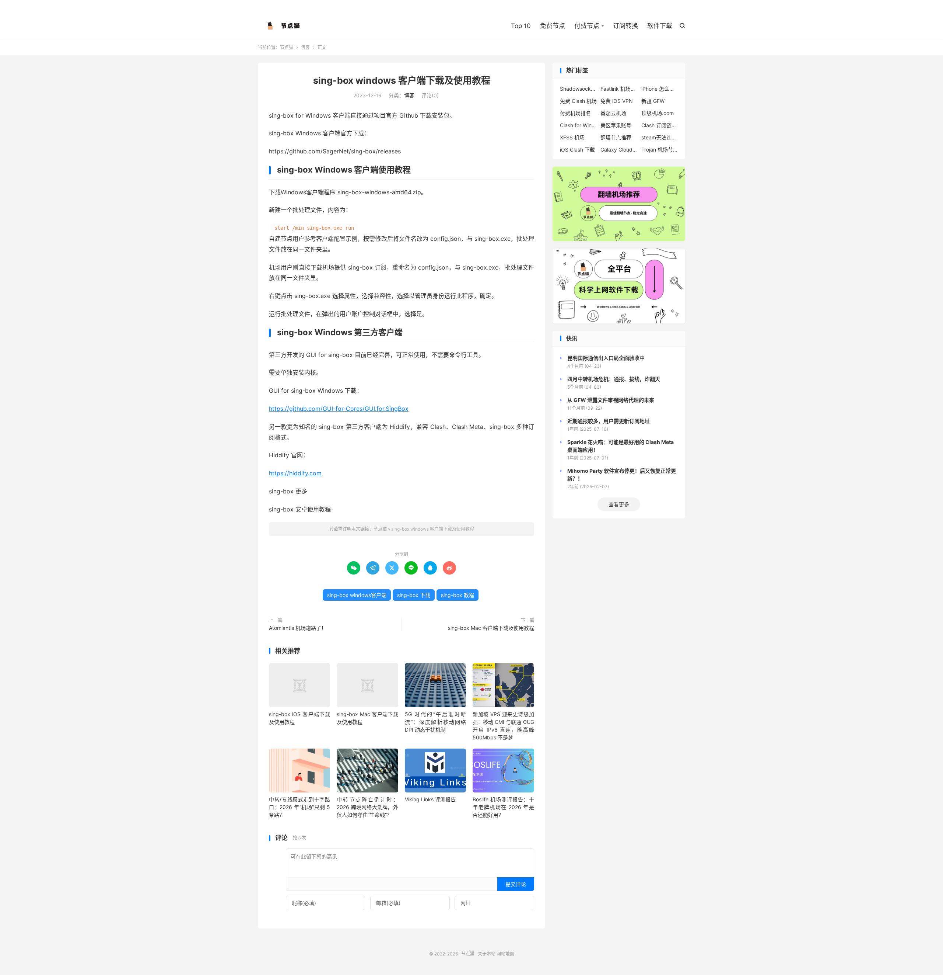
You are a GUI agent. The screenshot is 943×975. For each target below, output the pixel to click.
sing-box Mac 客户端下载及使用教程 (491, 628)
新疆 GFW (653, 101)
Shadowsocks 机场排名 (578, 89)
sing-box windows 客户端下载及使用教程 (401, 80)
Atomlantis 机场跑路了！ (297, 628)
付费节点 (586, 26)
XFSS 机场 (572, 137)
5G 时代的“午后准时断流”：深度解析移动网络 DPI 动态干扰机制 (435, 722)
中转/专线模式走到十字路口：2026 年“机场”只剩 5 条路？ (299, 807)
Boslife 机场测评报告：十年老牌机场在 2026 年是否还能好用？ (503, 807)
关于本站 (486, 954)
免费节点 (552, 26)
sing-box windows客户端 (356, 595)
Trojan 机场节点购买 (659, 149)
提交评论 (515, 884)
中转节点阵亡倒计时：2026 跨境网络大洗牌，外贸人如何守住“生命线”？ (367, 807)
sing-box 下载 (413, 595)
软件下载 (659, 26)
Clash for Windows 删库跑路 (578, 125)
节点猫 (283, 26)
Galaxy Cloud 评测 (618, 149)
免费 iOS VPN (616, 101)
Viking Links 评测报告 (430, 799)
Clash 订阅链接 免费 (659, 125)
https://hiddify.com (295, 473)
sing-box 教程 (457, 595)
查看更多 (619, 504)
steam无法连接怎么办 (659, 137)
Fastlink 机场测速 (618, 89)
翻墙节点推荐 (615, 137)
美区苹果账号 (615, 125)
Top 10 (521, 26)
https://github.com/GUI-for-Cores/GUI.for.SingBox (339, 408)
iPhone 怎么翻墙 (659, 89)
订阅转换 (625, 26)
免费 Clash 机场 (578, 101)
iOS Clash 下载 (577, 149)
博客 (305, 47)
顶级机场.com (657, 113)
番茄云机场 (613, 113)
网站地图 (505, 954)
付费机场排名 (575, 113)
